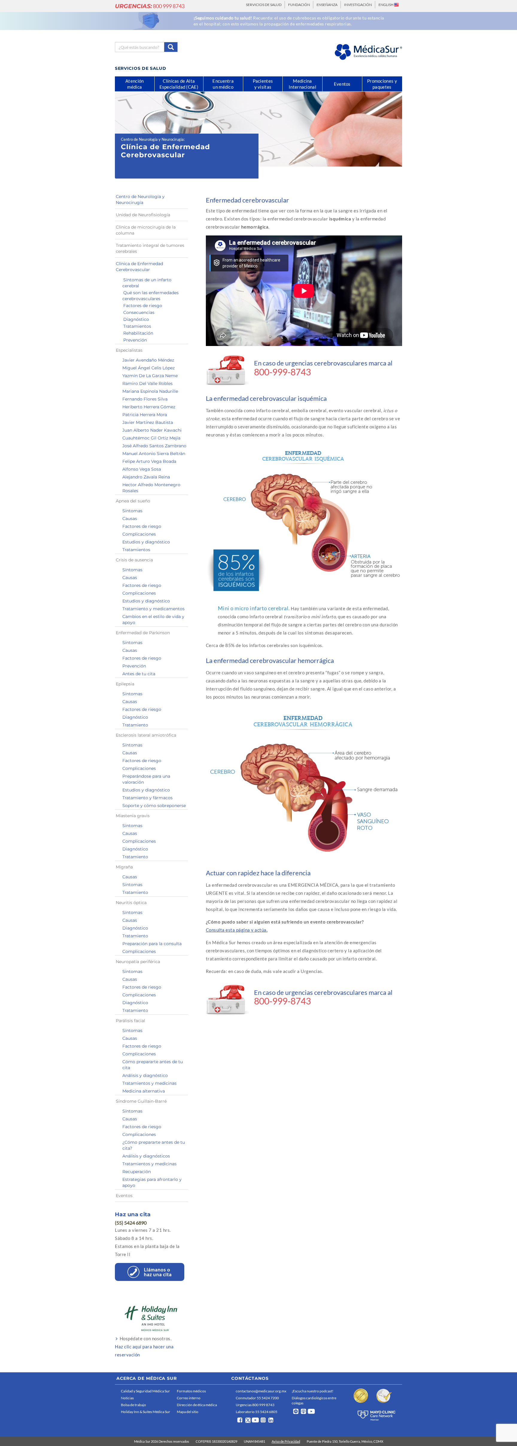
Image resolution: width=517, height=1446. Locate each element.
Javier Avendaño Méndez (148, 360)
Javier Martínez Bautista (147, 422)
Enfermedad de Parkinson (143, 632)
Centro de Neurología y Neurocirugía (152, 139)
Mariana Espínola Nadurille (150, 391)
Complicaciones (139, 534)
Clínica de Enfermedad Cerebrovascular (139, 266)
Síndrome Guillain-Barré (141, 1101)
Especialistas (129, 350)
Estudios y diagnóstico (146, 542)
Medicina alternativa (143, 1091)
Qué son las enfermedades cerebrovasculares (150, 295)
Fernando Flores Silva (145, 399)
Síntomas (132, 510)
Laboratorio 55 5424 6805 (256, 1411)
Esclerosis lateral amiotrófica (146, 735)
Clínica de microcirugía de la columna (146, 230)
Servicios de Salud (264, 4)
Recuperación (136, 1171)
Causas (129, 518)
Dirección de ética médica (197, 1405)
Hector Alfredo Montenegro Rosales (151, 487)
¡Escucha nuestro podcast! (312, 1391)
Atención (134, 84)
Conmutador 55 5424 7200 (257, 1398)
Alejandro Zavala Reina (146, 477)
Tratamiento (135, 725)
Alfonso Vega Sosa (141, 469)
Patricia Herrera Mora (144, 414)
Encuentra (223, 84)
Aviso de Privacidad (286, 1441)
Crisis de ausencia (134, 560)
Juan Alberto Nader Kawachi (152, 430)
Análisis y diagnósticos (146, 1156)
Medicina (302, 84)
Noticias (127, 1398)
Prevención (135, 340)
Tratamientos (137, 326)
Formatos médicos (191, 1391)
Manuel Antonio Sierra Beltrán (153, 453)
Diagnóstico (136, 319)
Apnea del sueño (133, 501)
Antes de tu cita (138, 673)
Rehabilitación (138, 333)
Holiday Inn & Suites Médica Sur (145, 1411)
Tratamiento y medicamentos (153, 608)
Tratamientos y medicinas (149, 1083)
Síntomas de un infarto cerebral (146, 282)
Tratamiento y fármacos (147, 797)
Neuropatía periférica (138, 961)
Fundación (299, 4)
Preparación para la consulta (152, 943)
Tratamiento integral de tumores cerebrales (150, 248)
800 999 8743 (150, 6)
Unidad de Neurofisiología (143, 214)
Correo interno (188, 1398)
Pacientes (263, 84)
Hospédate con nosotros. (144, 1346)
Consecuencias (138, 312)
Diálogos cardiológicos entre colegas (314, 1400)
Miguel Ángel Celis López (148, 368)
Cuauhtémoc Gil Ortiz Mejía (151, 438)
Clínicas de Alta (178, 84)
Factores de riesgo (142, 305)
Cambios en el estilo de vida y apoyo (153, 619)
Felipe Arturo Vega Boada (149, 461)
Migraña (124, 867)
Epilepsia (125, 684)
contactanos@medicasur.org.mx (261, 1391)
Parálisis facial (130, 1020)
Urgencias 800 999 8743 (255, 1405)
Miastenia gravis (133, 815)
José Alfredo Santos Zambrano (154, 445)
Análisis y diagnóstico (145, 1075)
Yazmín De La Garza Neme (150, 375)
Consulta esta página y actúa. (237, 930)
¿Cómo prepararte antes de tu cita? (153, 1145)
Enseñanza (327, 4)
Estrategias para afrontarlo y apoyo (152, 1182)
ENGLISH (386, 4)
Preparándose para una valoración (146, 779)
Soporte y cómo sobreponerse (154, 805)
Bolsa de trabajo (133, 1405)
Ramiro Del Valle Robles (147, 383)
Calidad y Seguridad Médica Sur (145, 1391)
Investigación (358, 4)
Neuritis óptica (131, 902)
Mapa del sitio (187, 1411)
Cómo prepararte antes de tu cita (152, 1064)
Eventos (124, 1195)
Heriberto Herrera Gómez (148, 407)
